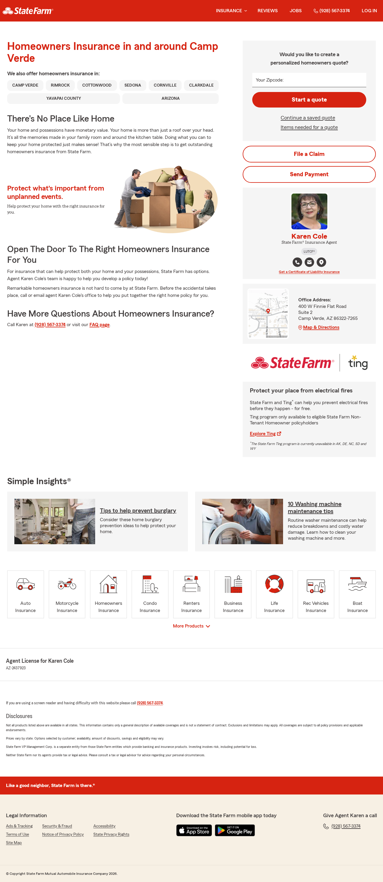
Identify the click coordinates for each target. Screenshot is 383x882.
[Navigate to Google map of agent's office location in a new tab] (321, 262)
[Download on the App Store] (194, 830)
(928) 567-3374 (335, 10)
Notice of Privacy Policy (63, 834)
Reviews (268, 10)
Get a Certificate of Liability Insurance (309, 272)
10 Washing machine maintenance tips (314, 507)
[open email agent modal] (309, 263)
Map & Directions (321, 327)
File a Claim (309, 154)
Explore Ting (263, 433)
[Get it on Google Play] (235, 830)
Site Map (14, 843)
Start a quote (309, 100)
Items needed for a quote (309, 127)
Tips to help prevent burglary (138, 511)
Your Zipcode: (270, 80)
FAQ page (99, 324)
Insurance (229, 10)
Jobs (296, 10)
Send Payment (309, 174)
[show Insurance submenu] (244, 11)
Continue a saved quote (308, 117)
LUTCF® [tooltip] (309, 251)
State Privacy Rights (111, 834)
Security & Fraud (57, 826)
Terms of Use (17, 834)
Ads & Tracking (19, 826)
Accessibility (104, 826)
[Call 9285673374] (297, 262)
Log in (369, 10)
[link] (28, 11)
